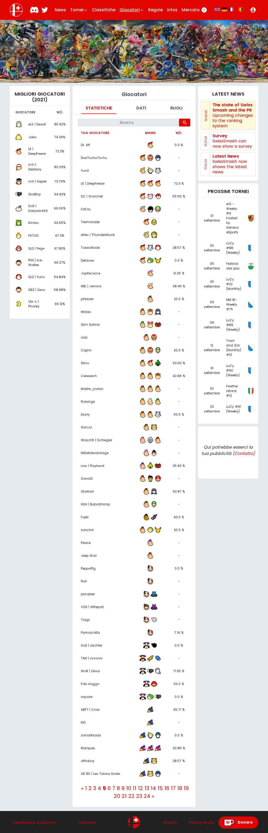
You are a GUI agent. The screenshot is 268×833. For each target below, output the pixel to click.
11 (134, 788)
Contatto (243, 453)
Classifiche (103, 10)
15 (160, 788)
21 (124, 796)
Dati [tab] (141, 108)
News (60, 10)
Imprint (170, 822)
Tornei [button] (79, 10)
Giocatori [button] (132, 10)
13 (146, 788)
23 (139, 796)
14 (153, 788)
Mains (150, 133)
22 (131, 796)
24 (147, 796)
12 (140, 788)
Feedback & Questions (34, 822)
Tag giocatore (95, 133)
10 (128, 788)
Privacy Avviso (202, 822)
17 (173, 788)
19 (186, 788)
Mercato (194, 10)
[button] (253, 10)
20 (117, 796)
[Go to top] (134, 822)
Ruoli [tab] (176, 108)
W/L (179, 133)
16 (166, 788)
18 (179, 788)
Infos (172, 10)
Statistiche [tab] (99, 108)
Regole (155, 10)
